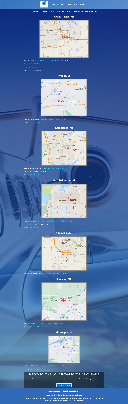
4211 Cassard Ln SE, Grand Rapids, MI (47, 60)
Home (54, 4)
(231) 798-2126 (34, 369)
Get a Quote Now (64, 385)
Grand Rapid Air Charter (54, 395)
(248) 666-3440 (34, 227)
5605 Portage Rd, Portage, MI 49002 (53, 168)
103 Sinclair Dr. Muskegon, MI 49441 (52, 366)
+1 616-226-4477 (34, 64)
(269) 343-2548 (34, 175)
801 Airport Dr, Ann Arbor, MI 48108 (55, 274)
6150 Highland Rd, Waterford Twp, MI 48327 (58, 221)
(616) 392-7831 (34, 122)
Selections (60, 4)
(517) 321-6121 (34, 327)
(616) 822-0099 (78, 400)
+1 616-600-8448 (32, 67)
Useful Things (79, 4)
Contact (70, 4)
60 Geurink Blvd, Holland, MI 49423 (54, 119)
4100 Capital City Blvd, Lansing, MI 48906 (50, 324)
